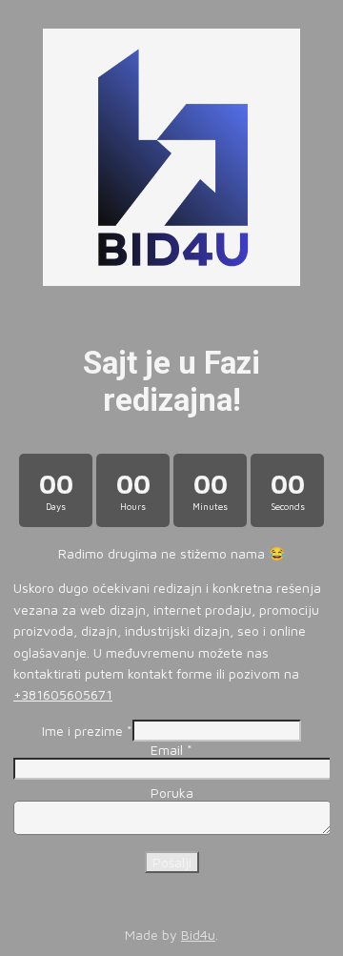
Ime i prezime (87, 730)
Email (171, 750)
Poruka (172, 792)
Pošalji (172, 862)
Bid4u (198, 934)
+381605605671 (62, 694)
